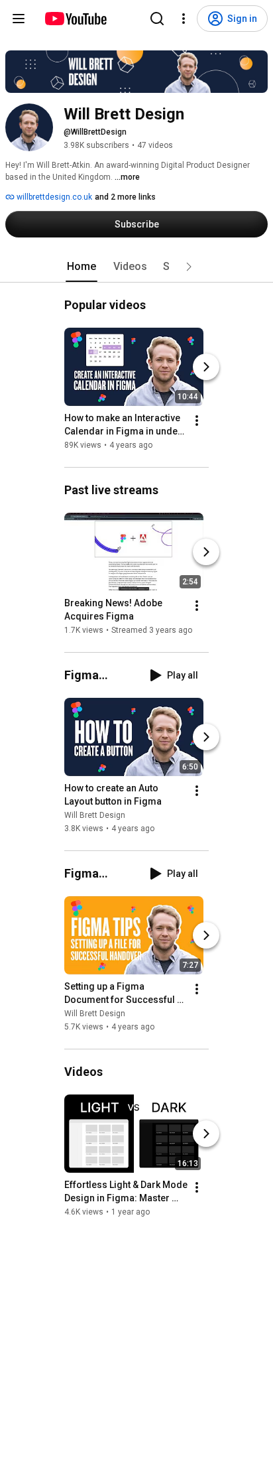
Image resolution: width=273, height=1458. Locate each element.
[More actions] (197, 420)
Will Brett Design (94, 815)
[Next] (206, 367)
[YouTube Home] (75, 18)
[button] (189, 267)
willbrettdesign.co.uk (53, 197)
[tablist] (136, 267)
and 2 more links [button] (125, 197)
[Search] (157, 19)
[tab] (81, 267)
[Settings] (183, 19)
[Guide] (19, 19)
